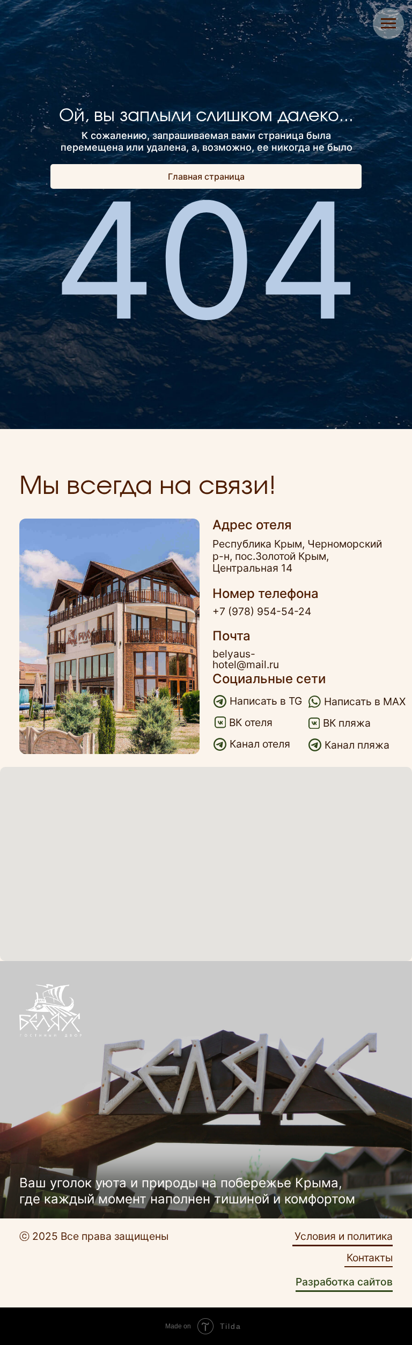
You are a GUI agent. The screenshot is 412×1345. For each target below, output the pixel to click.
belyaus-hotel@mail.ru (245, 658)
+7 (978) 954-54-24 (261, 611)
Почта (231, 636)
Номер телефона (265, 593)
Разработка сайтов (344, 1281)
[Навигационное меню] (388, 23)
